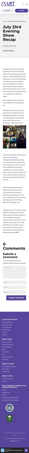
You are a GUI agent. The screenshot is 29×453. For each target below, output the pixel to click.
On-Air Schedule (7, 347)
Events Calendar (7, 342)
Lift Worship (6, 392)
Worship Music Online (9, 366)
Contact (4, 335)
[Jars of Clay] (17, 190)
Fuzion (4, 395)
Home (5, 21)
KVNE (4, 390)
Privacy (6, 438)
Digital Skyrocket (14, 441)
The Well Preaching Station (10, 397)
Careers (4, 332)
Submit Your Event (7, 344)
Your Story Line (6, 327)
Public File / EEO (13, 438)
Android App (6, 371)
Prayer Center (6, 330)
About (4, 349)
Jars (19, 190)
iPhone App (5, 369)
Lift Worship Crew (7, 322)
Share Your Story (7, 325)
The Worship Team (7, 357)
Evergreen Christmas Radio (10, 400)
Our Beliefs (5, 352)
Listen (21, 10)
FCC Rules (5, 359)
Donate (7, 10)
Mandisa (6, 110)
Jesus (3, 354)
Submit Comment (16, 298)
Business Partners (7, 379)
